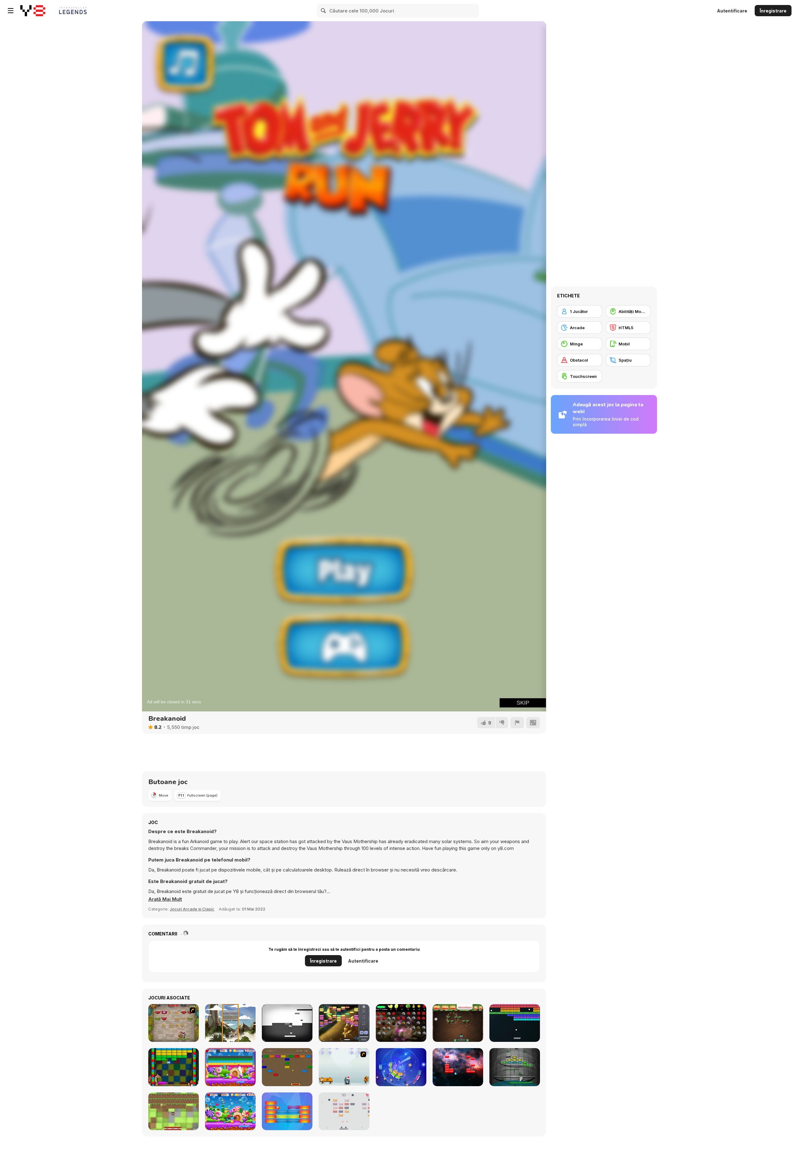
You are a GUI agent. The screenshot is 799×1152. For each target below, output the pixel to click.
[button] (165, 899)
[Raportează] (517, 722)
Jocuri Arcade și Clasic (192, 908)
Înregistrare (773, 10)
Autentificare (732, 10)
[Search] (324, 10)
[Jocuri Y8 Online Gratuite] (33, 10)
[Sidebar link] (10, 10)
